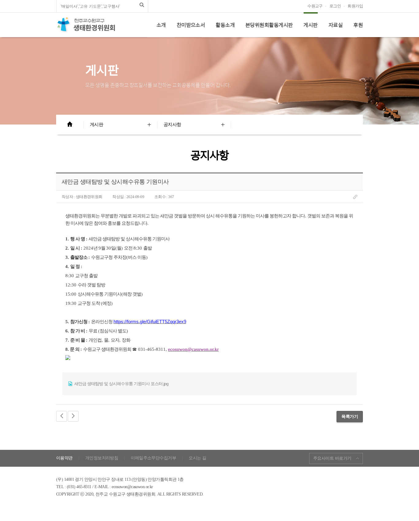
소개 (161, 25)
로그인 (335, 6)
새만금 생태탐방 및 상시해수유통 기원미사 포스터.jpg (120, 383)
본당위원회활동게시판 (269, 25)
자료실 (336, 25)
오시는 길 (197, 458)
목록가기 (349, 416)
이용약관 (64, 458)
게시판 (310, 25)
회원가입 (355, 6)
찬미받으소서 (191, 25)
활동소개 (225, 25)
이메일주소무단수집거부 (153, 458)
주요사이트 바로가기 (332, 458)
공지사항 (172, 124)
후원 (358, 25)
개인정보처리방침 (101, 458)
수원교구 (315, 6)
